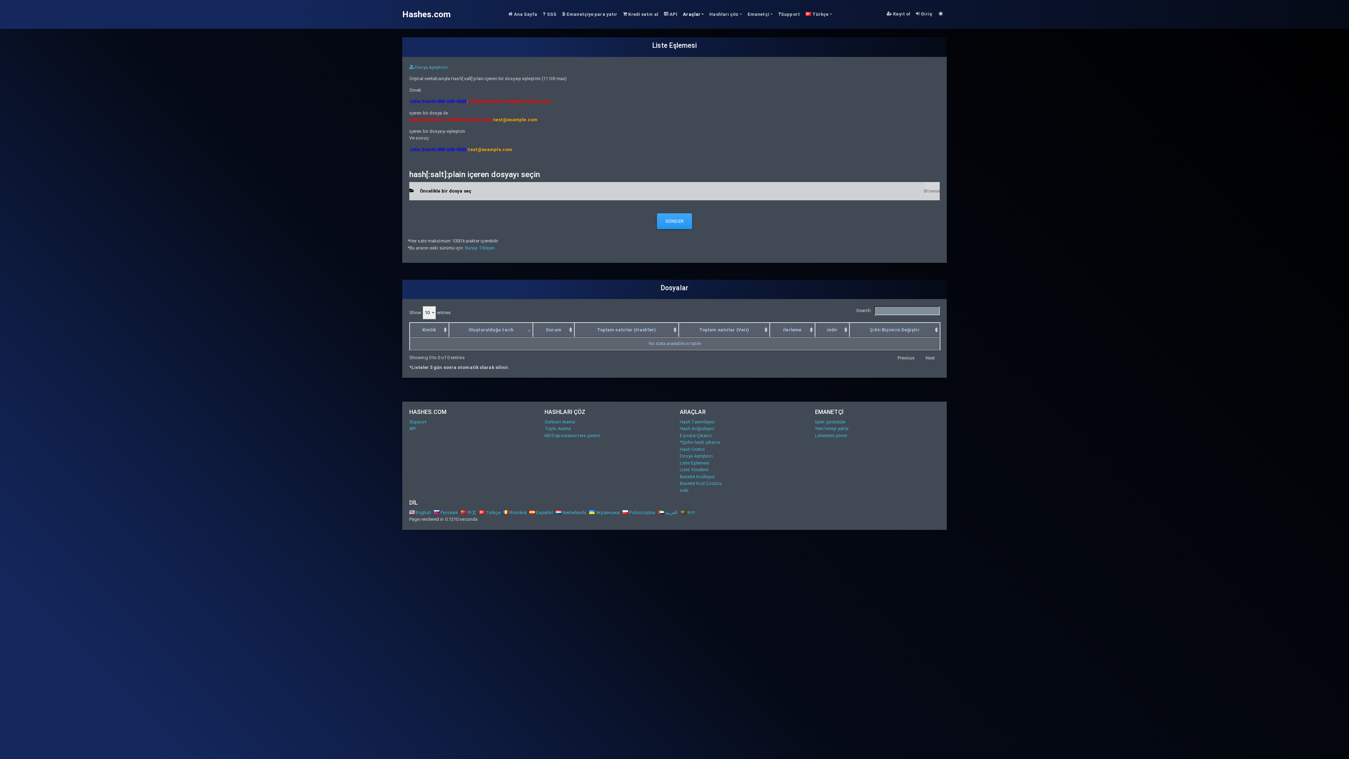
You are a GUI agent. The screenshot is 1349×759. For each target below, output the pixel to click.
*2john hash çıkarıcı (700, 442)
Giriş (926, 14)
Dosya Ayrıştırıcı (430, 67)
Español (544, 512)
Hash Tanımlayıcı (697, 421)
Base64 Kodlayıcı (697, 476)
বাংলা (690, 512)
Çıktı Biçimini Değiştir (894, 329)
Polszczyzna (641, 512)
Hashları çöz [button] (723, 14)
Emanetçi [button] (758, 14)
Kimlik (429, 329)
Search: (864, 310)
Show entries (430, 312)
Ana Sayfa (525, 14)
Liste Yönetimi (694, 469)
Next (930, 358)
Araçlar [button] (691, 14)
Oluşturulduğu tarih (491, 329)
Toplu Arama (558, 428)
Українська (607, 512)
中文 (471, 512)
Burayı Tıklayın (480, 248)
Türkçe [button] (820, 14)
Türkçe (492, 512)
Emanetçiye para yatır (591, 14)
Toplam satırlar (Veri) (724, 329)
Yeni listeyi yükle (831, 428)
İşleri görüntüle (830, 421)
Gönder (674, 221)
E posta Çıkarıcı (696, 435)
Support (790, 14)
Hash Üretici (692, 449)
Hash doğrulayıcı (697, 428)
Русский (448, 512)
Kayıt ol (901, 14)
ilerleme (792, 329)
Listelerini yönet (831, 435)
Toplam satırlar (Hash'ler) (626, 329)
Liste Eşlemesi (694, 463)
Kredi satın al (642, 14)
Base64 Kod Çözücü (701, 483)
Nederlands (573, 512)
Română (518, 512)
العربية (671, 512)
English (423, 512)
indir (832, 329)
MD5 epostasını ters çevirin (572, 435)
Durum (553, 329)
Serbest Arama (560, 421)
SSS (551, 14)
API (673, 14)
